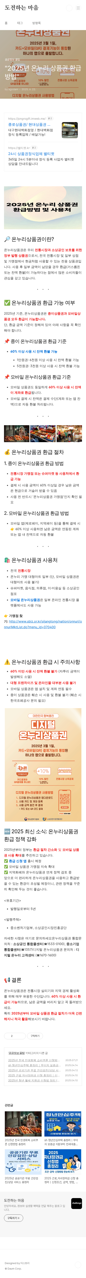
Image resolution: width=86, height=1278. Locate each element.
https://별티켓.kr (19, 148)
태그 (20, 23)
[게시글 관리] (21, 1036)
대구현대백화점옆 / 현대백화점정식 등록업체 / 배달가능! (30, 132)
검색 (69, 8)
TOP (78, 1265)
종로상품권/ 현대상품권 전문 (29, 124)
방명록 (36, 23)
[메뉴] (78, 8)
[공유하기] (16, 1036)
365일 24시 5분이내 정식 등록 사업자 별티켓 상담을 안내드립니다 (41, 161)
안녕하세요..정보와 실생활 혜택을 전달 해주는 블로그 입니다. (34, 1207)
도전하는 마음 (22, 8)
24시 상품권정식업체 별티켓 (31, 154)
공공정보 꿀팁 (17, 1053)
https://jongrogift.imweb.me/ (27, 118)
